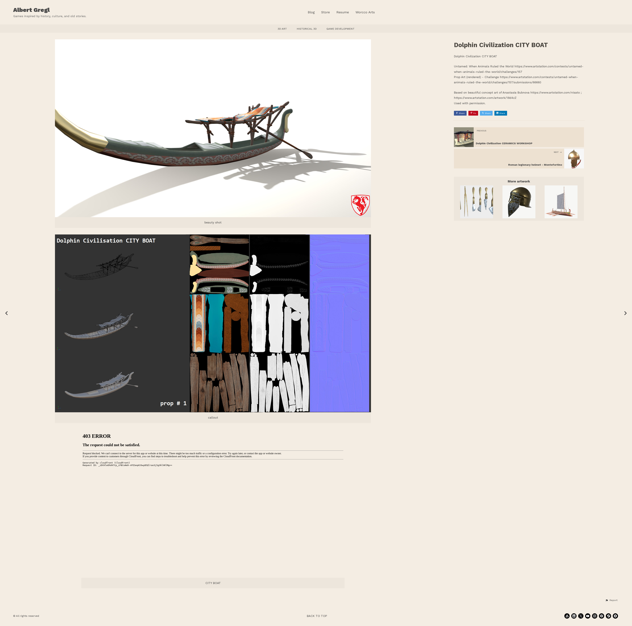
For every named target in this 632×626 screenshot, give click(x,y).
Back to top (317, 616)
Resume (342, 12)
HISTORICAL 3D (307, 28)
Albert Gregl (31, 9)
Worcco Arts (365, 12)
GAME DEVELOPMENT (341, 28)
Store (325, 12)
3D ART (282, 28)
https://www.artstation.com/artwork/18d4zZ (485, 97)
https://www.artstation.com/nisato (555, 92)
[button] (611, 600)
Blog (311, 12)
